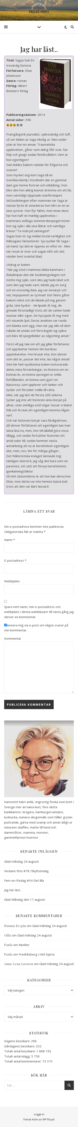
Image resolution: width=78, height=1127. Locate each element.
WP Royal (48, 1119)
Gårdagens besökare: (20, 1046)
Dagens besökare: (17, 1041)
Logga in (39, 1114)
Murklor (24, 945)
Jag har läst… (13, 890)
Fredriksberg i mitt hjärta (36, 954)
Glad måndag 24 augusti (21, 861)
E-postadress (15, 560)
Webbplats (12, 581)
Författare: (15, 70)
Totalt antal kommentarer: (23, 1061)
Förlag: (11, 86)
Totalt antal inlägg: (17, 1056)
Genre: (11, 81)
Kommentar (12, 638)
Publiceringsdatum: (21, 115)
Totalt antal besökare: (20, 1051)
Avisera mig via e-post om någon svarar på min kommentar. (36, 627)
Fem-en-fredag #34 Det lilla (24, 880)
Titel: (10, 60)
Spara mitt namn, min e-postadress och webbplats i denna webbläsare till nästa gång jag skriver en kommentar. (39, 612)
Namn (9, 540)
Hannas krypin (15, 926)
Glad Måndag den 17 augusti (24, 899)
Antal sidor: (15, 120)
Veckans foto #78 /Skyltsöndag (26, 871)
